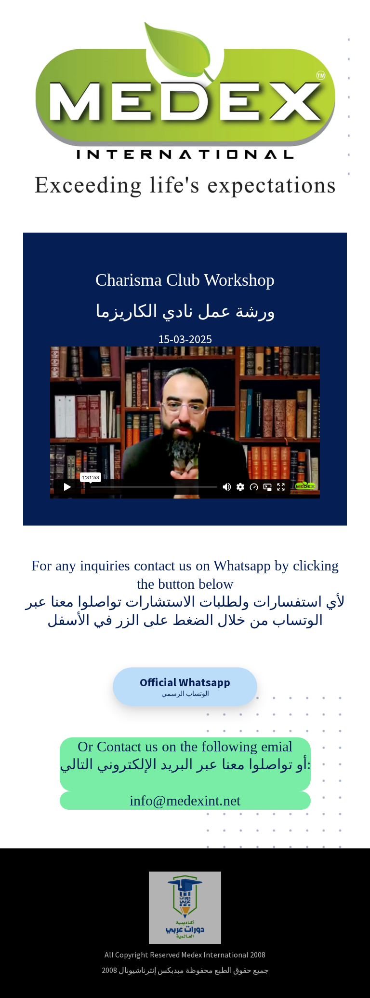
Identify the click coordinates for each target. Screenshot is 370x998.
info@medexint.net (185, 800)
